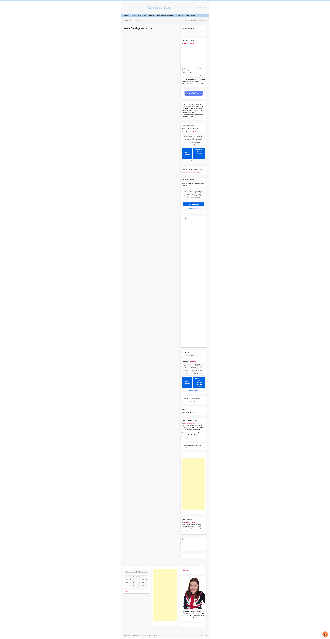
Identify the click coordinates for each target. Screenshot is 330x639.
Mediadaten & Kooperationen (165, 15)
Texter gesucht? (190, 15)
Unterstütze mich (179, 15)
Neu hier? (126, 15)
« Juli (126, 591)
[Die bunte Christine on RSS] (206, 7)
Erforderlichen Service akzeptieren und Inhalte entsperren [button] (199, 153)
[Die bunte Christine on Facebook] (196, 7)
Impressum (185, 570)
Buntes (144, 15)
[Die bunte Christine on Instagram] (203, 7)
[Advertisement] (193, 484)
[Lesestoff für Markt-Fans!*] (189, 402)
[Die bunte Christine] (193, 54)
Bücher (139, 15)
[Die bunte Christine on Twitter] (198, 7)
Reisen (133, 15)
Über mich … (151, 15)
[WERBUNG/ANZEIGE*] (188, 423)
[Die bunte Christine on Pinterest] (201, 7)
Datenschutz (186, 567)
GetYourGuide (192, 132)
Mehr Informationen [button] (193, 161)
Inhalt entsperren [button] (187, 153)
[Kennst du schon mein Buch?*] (191, 172)
